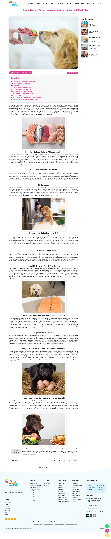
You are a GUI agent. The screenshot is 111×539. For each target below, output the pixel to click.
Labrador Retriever (63, 499)
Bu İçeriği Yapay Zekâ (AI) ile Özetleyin (21, 72)
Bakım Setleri (33, 500)
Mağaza (38, 3)
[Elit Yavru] (13, 3)
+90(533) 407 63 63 (92, 505)
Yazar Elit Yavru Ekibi (15, 451)
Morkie (60, 487)
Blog (6, 512)
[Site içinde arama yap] (98, 3)
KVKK (28, 521)
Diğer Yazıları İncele (44, 467)
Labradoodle (61, 493)
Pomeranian (61, 483)
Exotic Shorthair (76, 495)
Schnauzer (60, 491)
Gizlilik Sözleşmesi (38, 524)
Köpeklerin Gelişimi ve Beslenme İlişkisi (22, 87)
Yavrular (7, 506)
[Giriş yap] (101, 3)
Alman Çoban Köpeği (63, 501)
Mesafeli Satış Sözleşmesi (71, 524)
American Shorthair (77, 485)
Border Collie (61, 495)
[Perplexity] (91, 515)
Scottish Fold (75, 489)
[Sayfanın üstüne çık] (107, 535)
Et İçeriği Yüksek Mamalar (19, 95)
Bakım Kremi (33, 496)
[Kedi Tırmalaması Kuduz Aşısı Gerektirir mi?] (84, 54)
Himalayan (75, 497)
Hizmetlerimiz (8, 504)
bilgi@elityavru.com (93, 508)
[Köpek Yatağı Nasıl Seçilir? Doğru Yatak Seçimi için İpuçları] (84, 47)
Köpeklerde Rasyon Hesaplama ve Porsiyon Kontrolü (26, 99)
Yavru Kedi (46, 485)
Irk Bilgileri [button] (61, 3)
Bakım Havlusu (33, 498)
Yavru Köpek (47, 483)
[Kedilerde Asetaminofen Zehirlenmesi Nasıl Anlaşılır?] (84, 39)
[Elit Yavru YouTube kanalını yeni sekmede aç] (15, 519)
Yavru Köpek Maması (35, 487)
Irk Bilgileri (7, 508)
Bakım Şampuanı (34, 492)
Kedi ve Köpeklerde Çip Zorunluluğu (94, 24)
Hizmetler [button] (45, 3)
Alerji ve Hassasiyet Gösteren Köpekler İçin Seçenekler (26, 97)
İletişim (89, 3)
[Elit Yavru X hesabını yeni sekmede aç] (9, 519)
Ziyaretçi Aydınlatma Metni (79, 521)
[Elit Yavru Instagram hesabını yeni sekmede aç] (12, 519)
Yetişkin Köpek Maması (35, 485)
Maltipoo (60, 489)
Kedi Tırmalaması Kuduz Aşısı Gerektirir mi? (94, 54)
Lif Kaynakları (15, 85)
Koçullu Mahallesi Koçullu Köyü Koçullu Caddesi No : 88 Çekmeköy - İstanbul (95, 500)
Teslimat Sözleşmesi (59, 524)
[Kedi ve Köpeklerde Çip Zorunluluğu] (84, 24)
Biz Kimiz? (7, 502)
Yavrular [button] (53, 3)
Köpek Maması (33, 483)
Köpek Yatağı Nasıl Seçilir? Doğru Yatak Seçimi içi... (94, 46)
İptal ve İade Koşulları (48, 524)
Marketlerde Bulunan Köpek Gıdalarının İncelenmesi (25, 93)
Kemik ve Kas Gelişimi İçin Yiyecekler (21, 89)
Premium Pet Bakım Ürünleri (35, 490)
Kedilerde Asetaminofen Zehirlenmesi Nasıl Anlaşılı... (94, 38)
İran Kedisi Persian (76, 499)
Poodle (60, 485)
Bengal (74, 487)
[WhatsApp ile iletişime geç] (107, 526)
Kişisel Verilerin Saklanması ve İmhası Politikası (61, 521)
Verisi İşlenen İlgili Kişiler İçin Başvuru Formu (40, 521)
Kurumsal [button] (30, 3)
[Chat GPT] (87, 515)
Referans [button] (69, 3)
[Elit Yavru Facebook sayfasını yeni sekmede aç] (6, 519)
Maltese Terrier (62, 497)
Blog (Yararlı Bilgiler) (80, 3)
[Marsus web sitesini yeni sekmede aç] (103, 529)
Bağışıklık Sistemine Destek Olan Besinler (23, 91)
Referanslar (8, 510)
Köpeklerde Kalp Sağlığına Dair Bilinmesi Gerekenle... (94, 31)
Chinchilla (74, 493)
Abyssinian (75, 483)
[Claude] (94, 515)
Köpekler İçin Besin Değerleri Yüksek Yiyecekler (24, 81)
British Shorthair (76, 491)
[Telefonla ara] (107, 531)
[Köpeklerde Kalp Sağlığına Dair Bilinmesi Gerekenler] (84, 32)
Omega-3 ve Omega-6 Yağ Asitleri (21, 83)
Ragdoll (74, 501)
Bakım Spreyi (33, 494)
